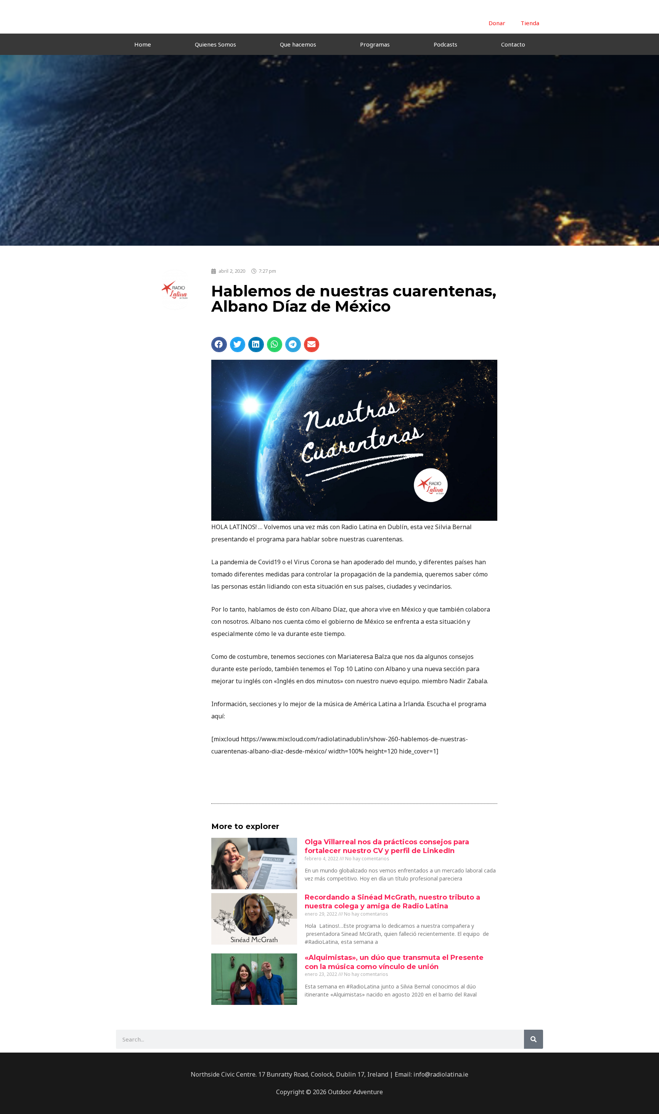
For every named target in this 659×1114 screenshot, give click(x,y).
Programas (375, 44)
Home (142, 44)
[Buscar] (533, 1039)
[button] (219, 344)
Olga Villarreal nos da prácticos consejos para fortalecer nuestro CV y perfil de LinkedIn (387, 846)
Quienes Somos (215, 44)
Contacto (513, 44)
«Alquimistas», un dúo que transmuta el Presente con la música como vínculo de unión (394, 962)
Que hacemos (298, 44)
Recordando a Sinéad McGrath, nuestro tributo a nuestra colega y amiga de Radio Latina (392, 901)
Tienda (530, 23)
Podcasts (445, 44)
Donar (497, 23)
